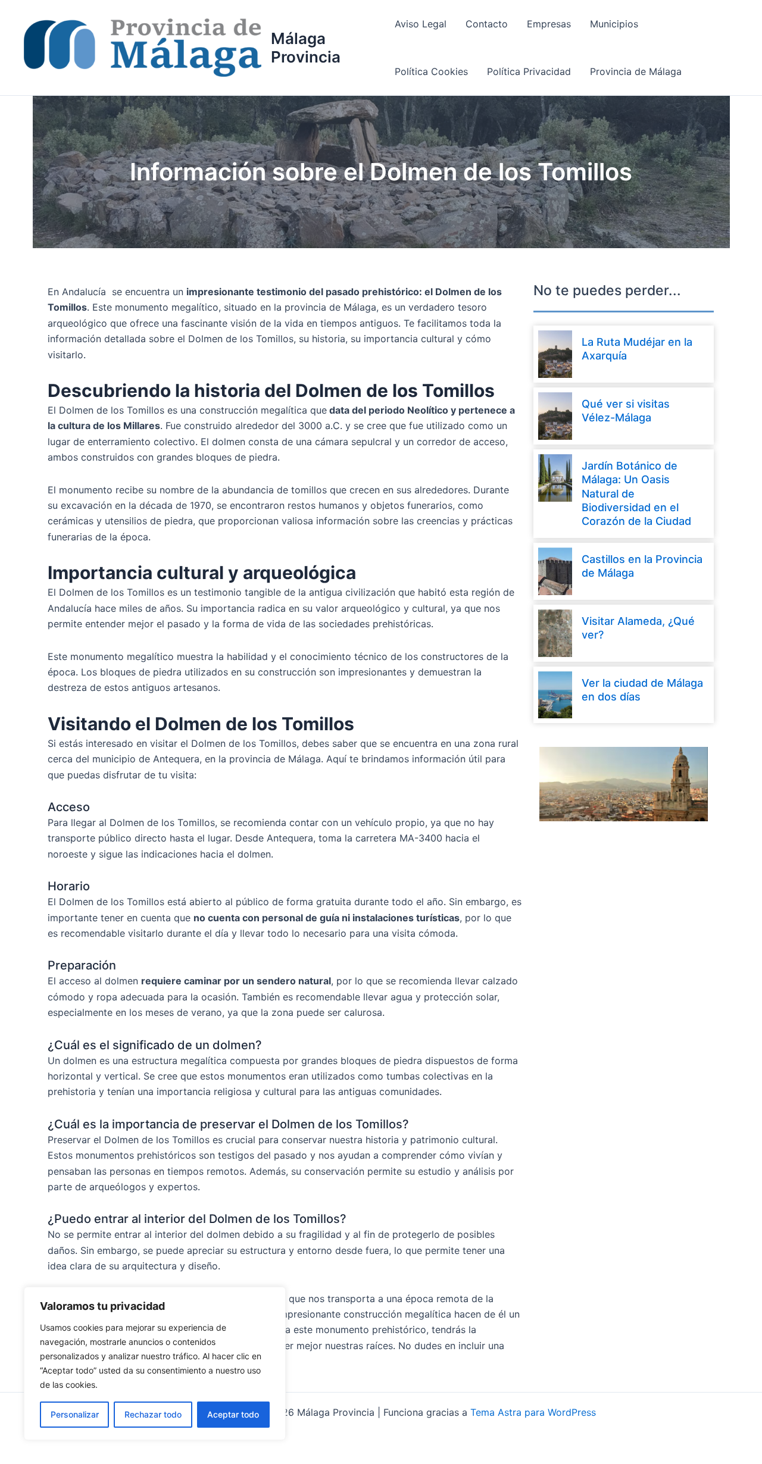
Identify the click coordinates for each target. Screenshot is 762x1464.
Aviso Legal (420, 24)
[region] (155, 1363)
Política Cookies (431, 71)
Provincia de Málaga (636, 71)
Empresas (549, 24)
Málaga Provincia (306, 47)
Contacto (487, 24)
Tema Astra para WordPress (533, 1412)
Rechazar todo (153, 1414)
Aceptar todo (233, 1414)
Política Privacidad (529, 71)
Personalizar (75, 1414)
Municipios (614, 24)
